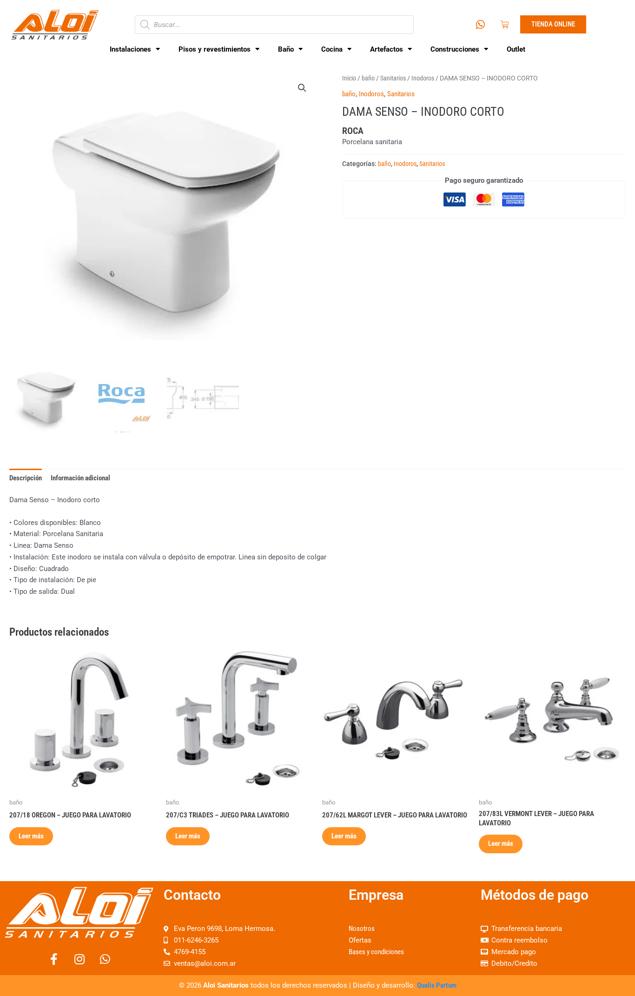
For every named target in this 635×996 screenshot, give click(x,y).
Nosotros (362, 928)
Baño (286, 49)
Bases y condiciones (376, 952)
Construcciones (454, 49)
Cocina (332, 49)
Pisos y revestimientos (215, 49)
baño (368, 78)
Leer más (31, 836)
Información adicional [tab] (80, 478)
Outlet (516, 49)
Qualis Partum (436, 985)
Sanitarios (393, 78)
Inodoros (422, 78)
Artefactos (386, 49)
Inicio (349, 78)
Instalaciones (130, 49)
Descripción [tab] (25, 478)
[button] (302, 88)
